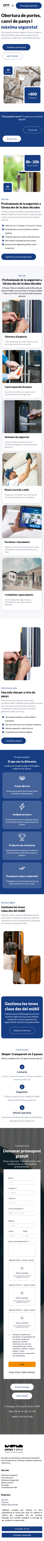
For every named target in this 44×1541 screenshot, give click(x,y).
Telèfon (12, 1198)
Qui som (4, 1500)
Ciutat (10, 1231)
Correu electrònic (16, 1209)
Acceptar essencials (22, 1535)
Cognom (12, 1188)
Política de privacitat (9, 1504)
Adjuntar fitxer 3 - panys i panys (21, 1310)
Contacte (5, 1502)
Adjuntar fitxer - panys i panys (21, 1260)
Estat (25, 1231)
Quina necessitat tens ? (18, 1241)
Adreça (11, 1221)
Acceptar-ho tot (22, 1529)
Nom (11, 1178)
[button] (12, 6)
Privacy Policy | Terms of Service (22, 1372)
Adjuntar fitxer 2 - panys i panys (21, 1285)
